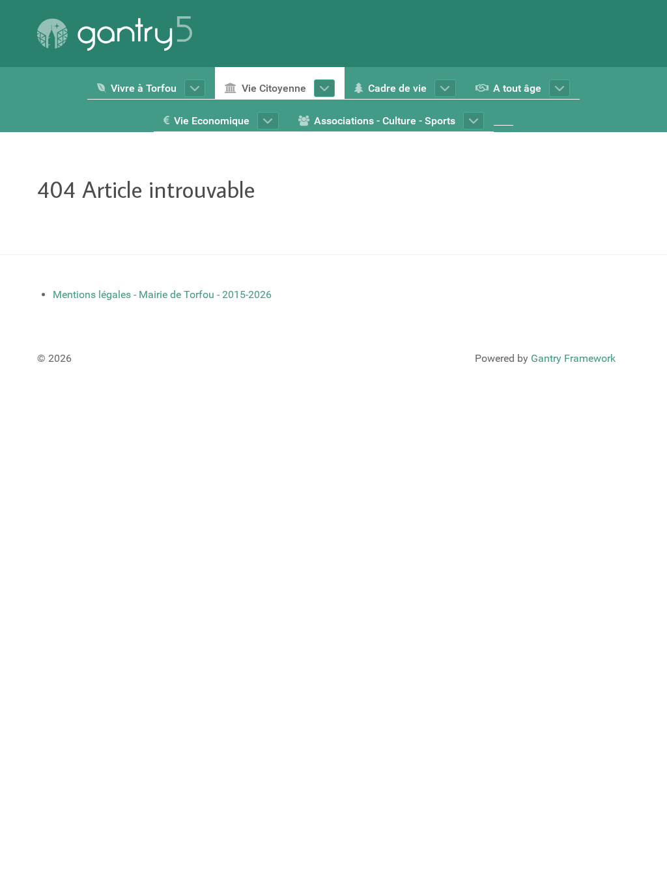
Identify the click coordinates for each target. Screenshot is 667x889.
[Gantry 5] (114, 33)
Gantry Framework (573, 358)
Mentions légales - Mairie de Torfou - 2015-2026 (162, 294)
